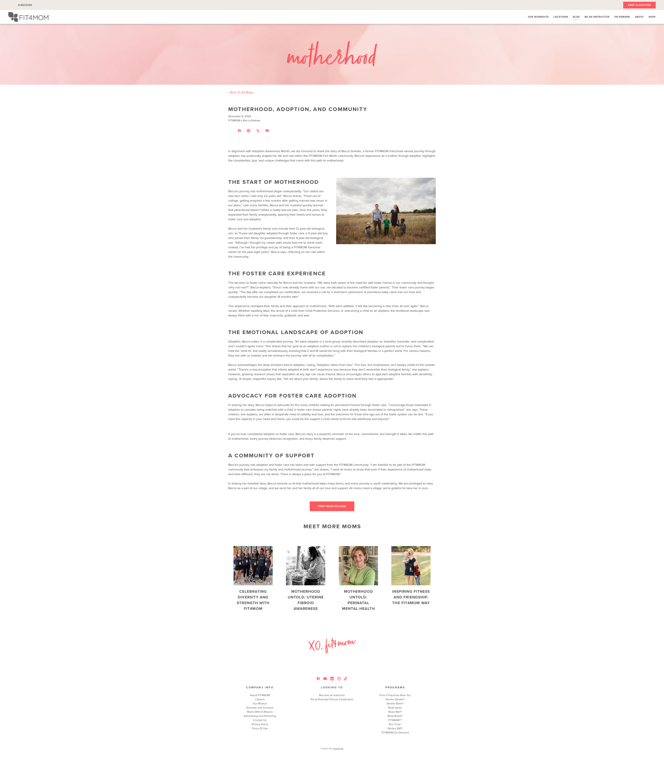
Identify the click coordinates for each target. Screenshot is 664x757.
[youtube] (325, 678)
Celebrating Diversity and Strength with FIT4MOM (253, 600)
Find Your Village (332, 506)
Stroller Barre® (395, 703)
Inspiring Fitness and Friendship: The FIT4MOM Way (411, 597)
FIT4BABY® (395, 720)
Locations (561, 17)
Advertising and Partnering (260, 716)
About (639, 17)
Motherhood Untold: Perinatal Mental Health (358, 600)
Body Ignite (395, 707)
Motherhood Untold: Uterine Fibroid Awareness (306, 600)
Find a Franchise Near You (395, 695)
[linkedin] (332, 678)
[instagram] (339, 678)
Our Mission (260, 703)
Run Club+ (395, 724)
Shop (652, 17)
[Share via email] (267, 130)
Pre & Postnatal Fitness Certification (332, 699)
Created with (332, 748)
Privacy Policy (260, 724)
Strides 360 (394, 728)
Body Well (394, 712)
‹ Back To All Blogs (240, 92)
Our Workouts (538, 17)
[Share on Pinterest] (248, 130)
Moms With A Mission (260, 712)
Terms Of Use (260, 728)
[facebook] (318, 678)
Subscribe (25, 5)
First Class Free (639, 5)
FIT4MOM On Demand (395, 732)
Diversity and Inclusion (260, 707)
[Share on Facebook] (239, 130)
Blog (576, 17)
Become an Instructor (332, 695)
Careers (260, 699)
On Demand (622, 17)
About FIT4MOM (260, 695)
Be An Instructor (597, 17)
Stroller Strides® (395, 699)
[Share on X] (258, 130)
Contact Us (259, 720)
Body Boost (394, 716)
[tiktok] (345, 678)
